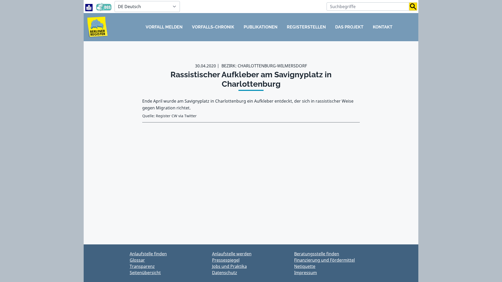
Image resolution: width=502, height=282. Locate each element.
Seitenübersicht (145, 272)
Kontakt (382, 27)
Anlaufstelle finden (148, 254)
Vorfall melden (164, 27)
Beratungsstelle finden (316, 254)
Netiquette (304, 266)
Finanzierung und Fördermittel (324, 260)
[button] (413, 6)
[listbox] (147, 6)
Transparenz (142, 266)
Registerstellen (306, 27)
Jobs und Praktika (229, 266)
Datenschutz (224, 272)
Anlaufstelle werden (232, 254)
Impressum (305, 272)
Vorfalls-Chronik (213, 27)
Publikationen (260, 27)
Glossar (137, 260)
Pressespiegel (225, 260)
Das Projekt (349, 27)
